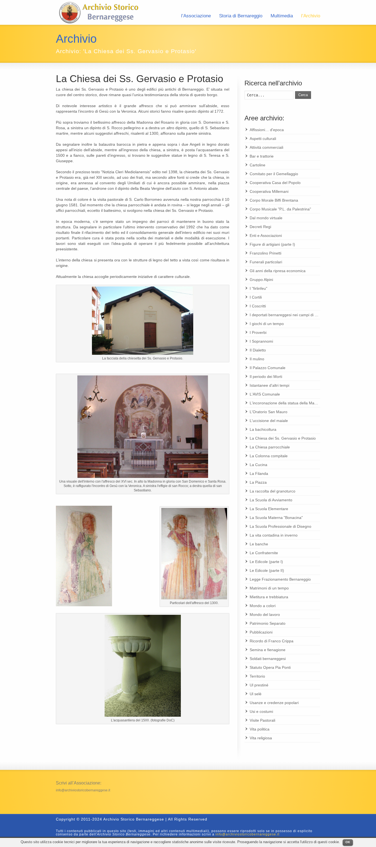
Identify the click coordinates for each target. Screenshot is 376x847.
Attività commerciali (266, 147)
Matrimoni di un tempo (269, 588)
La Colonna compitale (269, 456)
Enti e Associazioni (266, 235)
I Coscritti (258, 306)
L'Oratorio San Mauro (268, 412)
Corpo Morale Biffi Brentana (274, 200)
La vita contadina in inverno (274, 535)
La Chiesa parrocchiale (270, 447)
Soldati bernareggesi (268, 658)
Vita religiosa (261, 738)
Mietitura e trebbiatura (269, 597)
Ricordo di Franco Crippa (271, 641)
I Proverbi (258, 332)
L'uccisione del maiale (269, 420)
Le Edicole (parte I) (266, 561)
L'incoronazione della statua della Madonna (287, 403)
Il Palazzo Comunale (267, 368)
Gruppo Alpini (261, 279)
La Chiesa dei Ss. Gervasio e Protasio (139, 78)
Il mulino (257, 359)
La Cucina (258, 464)
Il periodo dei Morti (266, 376)
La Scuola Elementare (269, 509)
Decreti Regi (260, 226)
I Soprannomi (261, 341)
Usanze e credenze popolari (274, 702)
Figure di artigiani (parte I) (272, 244)
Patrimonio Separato (267, 623)
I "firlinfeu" (258, 288)
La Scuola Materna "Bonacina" (276, 517)
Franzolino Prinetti (265, 253)
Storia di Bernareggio (240, 15)
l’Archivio (310, 15)
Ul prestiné (259, 685)
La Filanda (259, 473)
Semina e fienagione (267, 650)
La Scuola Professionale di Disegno (280, 526)
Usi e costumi (261, 711)
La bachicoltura (263, 429)
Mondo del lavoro (265, 614)
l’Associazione (196, 15)
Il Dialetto (258, 350)
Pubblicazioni (261, 632)
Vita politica (259, 729)
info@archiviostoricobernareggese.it (83, 790)
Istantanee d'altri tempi (269, 385)
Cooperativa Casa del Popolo (275, 182)
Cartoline (257, 165)
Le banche (259, 544)
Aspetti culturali (263, 138)
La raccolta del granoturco (272, 491)
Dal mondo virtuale (266, 218)
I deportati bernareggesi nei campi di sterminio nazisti (296, 315)
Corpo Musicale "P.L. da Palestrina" (280, 209)
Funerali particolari (266, 262)
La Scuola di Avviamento (271, 500)
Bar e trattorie (262, 156)
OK (347, 842)
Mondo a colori (263, 606)
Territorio (257, 676)
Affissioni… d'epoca (267, 130)
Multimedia (282, 15)
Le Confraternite (264, 553)
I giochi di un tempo (267, 323)
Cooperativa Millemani (269, 191)
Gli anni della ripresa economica (278, 271)
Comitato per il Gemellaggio (274, 174)
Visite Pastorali (262, 720)
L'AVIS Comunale (265, 394)
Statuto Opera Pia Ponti (270, 667)
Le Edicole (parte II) (267, 570)
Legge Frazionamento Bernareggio (280, 579)
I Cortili (256, 297)
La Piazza (258, 482)
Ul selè (255, 694)
